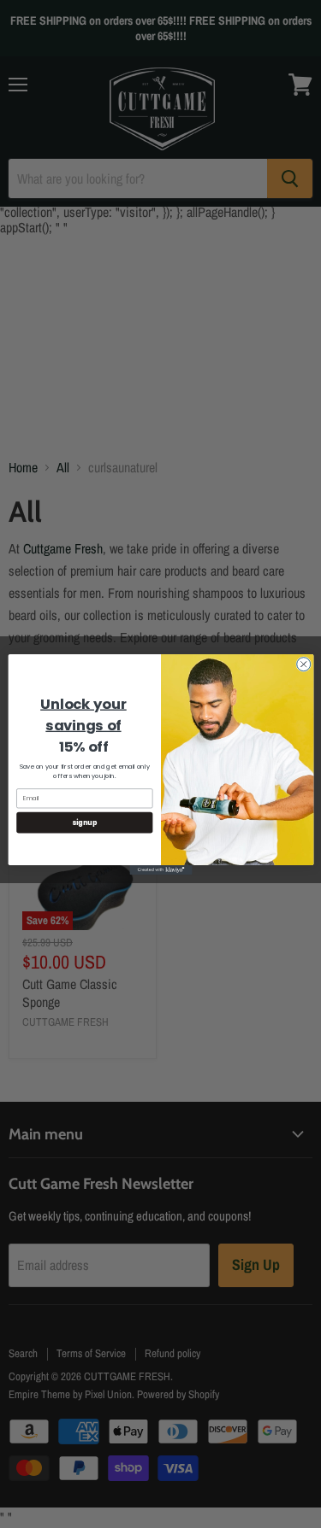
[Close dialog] (303, 663)
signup (84, 821)
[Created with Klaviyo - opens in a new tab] (160, 869)
